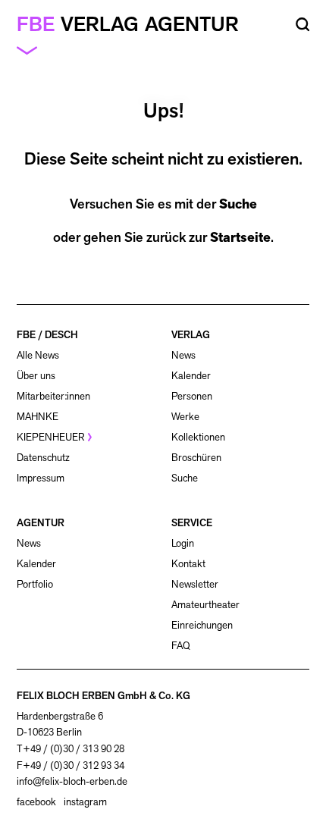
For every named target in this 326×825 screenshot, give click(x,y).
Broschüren (196, 457)
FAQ (180, 645)
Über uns (36, 375)
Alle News (38, 355)
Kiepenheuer (51, 437)
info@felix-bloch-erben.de (72, 781)
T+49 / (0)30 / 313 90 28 (70, 748)
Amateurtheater (205, 604)
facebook (36, 802)
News (183, 355)
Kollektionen (198, 437)
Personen (191, 396)
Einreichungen (202, 625)
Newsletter (194, 584)
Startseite (240, 237)
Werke (185, 416)
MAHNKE (37, 416)
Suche (238, 204)
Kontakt (188, 563)
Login (182, 544)
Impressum (40, 478)
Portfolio (35, 584)
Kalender (191, 375)
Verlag (100, 24)
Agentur (192, 24)
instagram (85, 802)
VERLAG (190, 334)
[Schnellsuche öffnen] (303, 24)
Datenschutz (43, 457)
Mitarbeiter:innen (53, 396)
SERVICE (191, 522)
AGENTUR (40, 522)
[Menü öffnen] (33, 49)
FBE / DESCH (47, 334)
